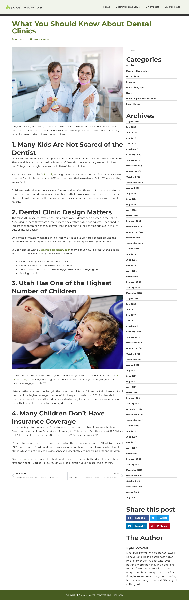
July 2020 (131, 431)
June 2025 (131, 199)
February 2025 (133, 221)
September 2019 (134, 486)
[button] (137, 518)
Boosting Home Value (137, 71)
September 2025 (134, 182)
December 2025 (134, 166)
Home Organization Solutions (141, 98)
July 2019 (130, 497)
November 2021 (134, 348)
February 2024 (133, 282)
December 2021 (134, 343)
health (21, 459)
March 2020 (132, 453)
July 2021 (130, 370)
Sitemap (118, 594)
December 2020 (134, 409)
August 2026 (132, 121)
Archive (130, 65)
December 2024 (134, 226)
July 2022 (131, 304)
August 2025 (132, 188)
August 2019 (132, 492)
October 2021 (133, 354)
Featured (130, 82)
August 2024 (132, 249)
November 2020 (134, 414)
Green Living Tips (135, 87)
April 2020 (131, 448)
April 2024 (131, 271)
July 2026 (131, 127)
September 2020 (134, 420)
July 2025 (131, 193)
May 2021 (130, 381)
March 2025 (132, 215)
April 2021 (131, 387)
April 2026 (131, 143)
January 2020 (133, 464)
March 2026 (132, 149)
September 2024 (134, 243)
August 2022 (132, 298)
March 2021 (132, 392)
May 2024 (131, 265)
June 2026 (131, 132)
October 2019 (133, 481)
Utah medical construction (55, 249)
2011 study (47, 174)
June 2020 (131, 437)
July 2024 (131, 254)
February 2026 (133, 154)
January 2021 (132, 403)
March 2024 (132, 276)
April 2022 (131, 320)
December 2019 (134, 470)
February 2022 (133, 331)
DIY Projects (132, 76)
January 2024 (133, 287)
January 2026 (133, 160)
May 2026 (131, 138)
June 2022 (131, 309)
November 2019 (134, 475)
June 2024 (131, 260)
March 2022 (132, 326)
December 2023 (134, 293)
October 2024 (133, 237)
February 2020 (133, 459)
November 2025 (134, 171)
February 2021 (133, 398)
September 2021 (134, 359)
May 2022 (131, 315)
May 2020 (131, 442)
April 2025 (131, 210)
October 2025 (133, 177)
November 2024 (134, 232)
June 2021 (131, 376)
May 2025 (131, 204)
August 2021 (132, 365)
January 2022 (133, 337)
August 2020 (132, 425)
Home (129, 93)
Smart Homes (133, 104)
